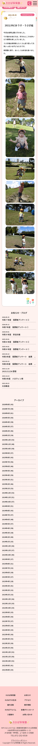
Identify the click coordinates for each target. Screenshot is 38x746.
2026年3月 (6, 426)
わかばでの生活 (10, 700)
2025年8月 (6, 457)
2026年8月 (6, 404)
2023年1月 (6, 594)
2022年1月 (6, 647)
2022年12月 (6, 599)
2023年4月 (6, 581)
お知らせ (27, 695)
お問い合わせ (27, 714)
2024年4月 (6, 528)
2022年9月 (6, 612)
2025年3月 (6, 479)
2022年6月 (6, 625)
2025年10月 (6, 448)
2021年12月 (6, 652)
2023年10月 (6, 555)
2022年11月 (6, 603)
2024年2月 (6, 537)
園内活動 (10, 705)
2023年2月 (6, 590)
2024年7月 (6, 515)
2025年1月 (6, 488)
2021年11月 (6, 656)
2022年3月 (6, 639)
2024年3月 (6, 532)
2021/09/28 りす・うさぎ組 (19, 25)
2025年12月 (6, 440)
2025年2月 (6, 484)
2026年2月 (6, 431)
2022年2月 (6, 643)
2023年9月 (6, 559)
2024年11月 (6, 497)
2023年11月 (6, 550)
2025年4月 (6, 475)
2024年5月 (6, 524)
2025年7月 (6, 462)
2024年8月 (6, 510)
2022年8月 (6, 616)
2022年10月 (6, 608)
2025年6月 (6, 466)
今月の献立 (8, 7)
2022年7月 (6, 621)
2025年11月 (6, 444)
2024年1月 (6, 541)
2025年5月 (6, 470)
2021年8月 (6, 670)
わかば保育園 (10, 695)
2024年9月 (6, 506)
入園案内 (10, 714)
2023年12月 (6, 546)
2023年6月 (6, 572)
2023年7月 (6, 568)
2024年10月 (6, 501)
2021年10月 (6, 661)
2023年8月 (6, 563)
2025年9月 (6, 453)
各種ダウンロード (27, 709)
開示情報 (27, 705)
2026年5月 (6, 417)
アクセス (27, 700)
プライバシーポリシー (19, 740)
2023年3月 (6, 586)
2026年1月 (6, 435)
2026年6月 (6, 413)
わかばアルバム (27, 15)
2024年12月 (6, 493)
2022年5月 (6, 630)
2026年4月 (6, 422)
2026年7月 (6, 409)
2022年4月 (6, 634)
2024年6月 (6, 519)
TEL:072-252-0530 (19, 735)
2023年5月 (6, 577)
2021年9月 (6, 665)
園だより (20, 7)
